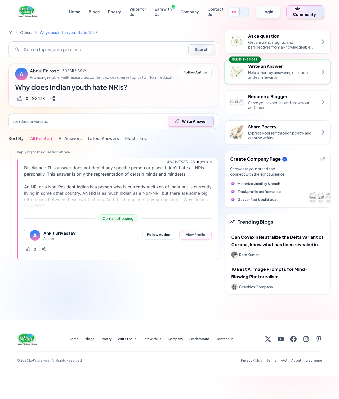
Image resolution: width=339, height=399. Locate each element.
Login (267, 11)
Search (201, 49)
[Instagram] (306, 339)
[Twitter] (268, 339)
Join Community (304, 11)
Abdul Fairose (44, 70)
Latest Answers (103, 138)
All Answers (70, 138)
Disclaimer (313, 360)
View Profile (195, 235)
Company (189, 11)
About (296, 360)
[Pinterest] (319, 339)
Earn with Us (163, 12)
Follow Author (195, 72)
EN (234, 11)
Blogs (94, 11)
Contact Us (215, 12)
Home (74, 11)
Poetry (114, 11)
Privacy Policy (251, 360)
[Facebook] (293, 339)
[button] (113, 121)
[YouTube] (281, 339)
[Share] (52, 98)
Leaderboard (199, 339)
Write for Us (138, 12)
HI (243, 11)
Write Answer (194, 121)
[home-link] (10, 32)
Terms (271, 360)
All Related (41, 138)
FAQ (283, 360)
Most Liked (136, 138)
